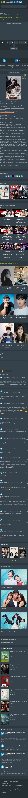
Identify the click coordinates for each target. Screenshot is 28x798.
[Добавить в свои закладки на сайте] (25, 76)
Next (27, 553)
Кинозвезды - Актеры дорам (9, 263)
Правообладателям (13, 781)
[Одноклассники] (8, 176)
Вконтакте (21, 60)
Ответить (22, 377)
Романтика (7, 108)
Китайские (3, 109)
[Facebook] (17, 1)
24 (25, 42)
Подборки (6, 566)
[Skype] (19, 176)
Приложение (5, 783)
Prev (1, 553)
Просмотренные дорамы (8, 639)
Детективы (21, 108)
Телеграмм (9, 60)
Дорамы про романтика (12, 111)
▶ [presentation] (25, 183)
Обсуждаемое (7, 729)
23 (22, 42)
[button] (13, 199)
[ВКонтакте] (6, 176)
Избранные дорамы (7, 642)
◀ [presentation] (19, 183)
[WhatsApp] (17, 176)
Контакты (4, 781)
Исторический (14, 108)
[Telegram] (14, 1)
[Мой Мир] (11, 176)
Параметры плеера (14, 72)
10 (13, 112)
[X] (13, 176)
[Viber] (15, 176)
